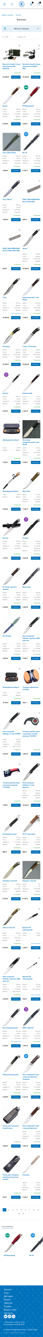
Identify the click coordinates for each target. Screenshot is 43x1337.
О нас (6, 1292)
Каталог (7, 1289)
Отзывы (7, 1306)
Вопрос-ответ (10, 1309)
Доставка (8, 1296)
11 (23, 1213)
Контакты (8, 1313)
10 (19, 1213)
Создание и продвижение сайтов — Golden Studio (20, 1329)
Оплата (7, 1299)
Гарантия (8, 1303)
